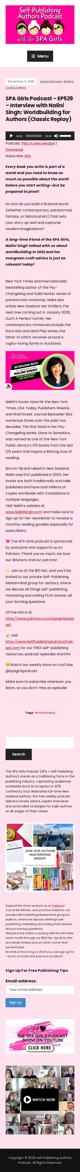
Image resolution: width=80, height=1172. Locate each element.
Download (14, 149)
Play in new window (38, 143)
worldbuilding (45, 713)
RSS (27, 156)
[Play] (11, 136)
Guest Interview (51, 81)
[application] (40, 135)
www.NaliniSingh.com (24, 511)
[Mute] (56, 136)
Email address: (21, 981)
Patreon (58, 906)
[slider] (66, 135)
